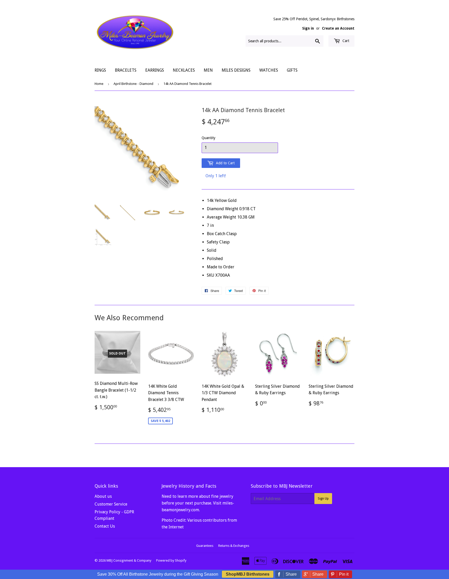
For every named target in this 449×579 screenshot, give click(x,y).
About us (103, 496)
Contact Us (105, 526)
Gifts (292, 70)
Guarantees (204, 546)
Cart (345, 41)
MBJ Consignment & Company (129, 560)
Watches (268, 70)
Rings (100, 70)
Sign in (308, 28)
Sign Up (323, 498)
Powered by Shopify (171, 560)
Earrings (154, 70)
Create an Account (338, 28)
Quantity (208, 138)
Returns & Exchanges (233, 546)
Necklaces (184, 70)
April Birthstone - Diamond (133, 84)
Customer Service (111, 504)
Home (99, 84)
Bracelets (125, 70)
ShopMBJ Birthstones (247, 574)
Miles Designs (236, 70)
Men (208, 70)
